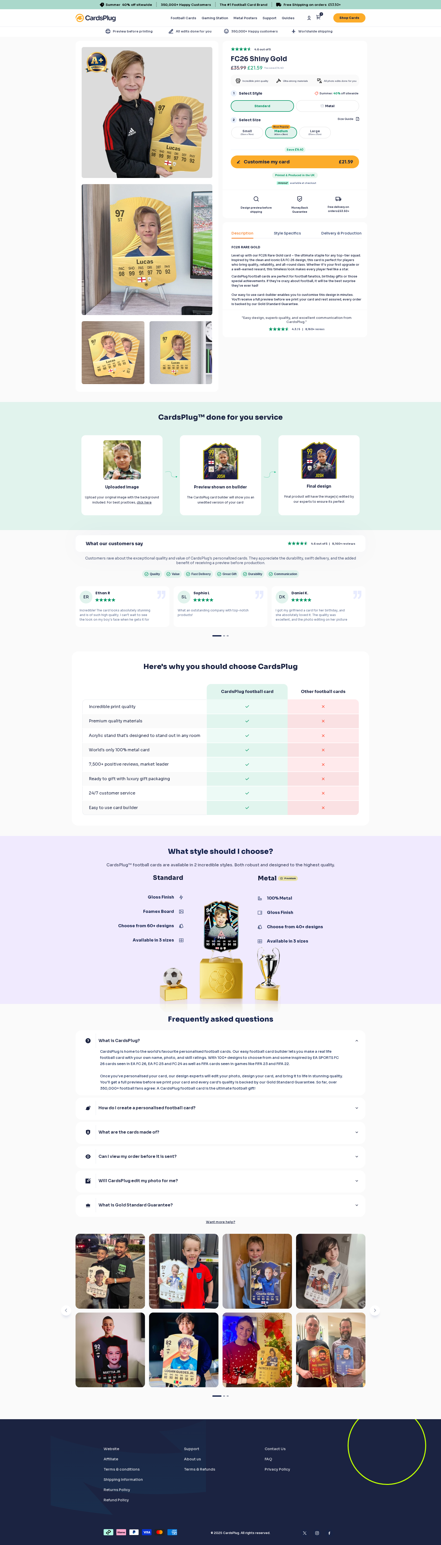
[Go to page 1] (217, 635)
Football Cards (183, 18)
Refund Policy (116, 1500)
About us (192, 1459)
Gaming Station (215, 18)
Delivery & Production (341, 233)
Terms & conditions (122, 1469)
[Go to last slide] (66, 1310)
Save (295, 149)
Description (242, 233)
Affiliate (111, 1459)
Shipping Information (123, 1479)
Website (111, 1449)
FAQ (268, 1459)
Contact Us (275, 1449)
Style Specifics (287, 233)
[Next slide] (375, 1310)
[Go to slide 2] (224, 1396)
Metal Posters (245, 18)
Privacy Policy (277, 1469)
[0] (318, 18)
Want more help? (220, 1222)
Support (269, 18)
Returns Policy (117, 1489)
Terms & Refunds (199, 1469)
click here (144, 502)
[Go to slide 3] (228, 1396)
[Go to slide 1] (217, 1396)
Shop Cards (349, 18)
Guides (288, 18)
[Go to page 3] (228, 635)
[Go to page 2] (224, 635)
